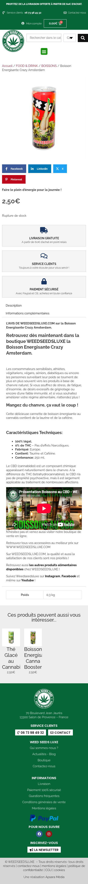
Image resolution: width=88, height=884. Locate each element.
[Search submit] (83, 38)
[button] (44, 51)
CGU (48, 870)
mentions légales (54, 866)
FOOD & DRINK (27, 66)
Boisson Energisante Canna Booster (37, 658)
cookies (59, 870)
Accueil (7, 66)
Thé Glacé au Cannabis (12, 658)
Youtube (28, 580)
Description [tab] (14, 305)
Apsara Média (54, 877)
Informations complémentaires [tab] (27, 313)
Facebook (68, 576)
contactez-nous (28, 866)
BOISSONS (49, 66)
